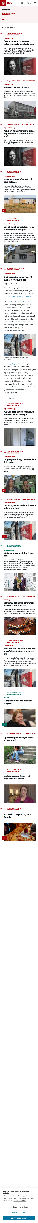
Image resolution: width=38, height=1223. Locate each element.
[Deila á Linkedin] (13, 398)
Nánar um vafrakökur (20, 1200)
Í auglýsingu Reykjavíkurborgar (14, 364)
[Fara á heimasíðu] (8, 3)
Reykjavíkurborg (9, 273)
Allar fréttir (6, 19)
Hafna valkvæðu (19, 1212)
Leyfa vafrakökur (19, 1218)
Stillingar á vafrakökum (19, 1207)
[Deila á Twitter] (10, 398)
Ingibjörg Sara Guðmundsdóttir (12, 284)
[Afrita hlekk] (4, 398)
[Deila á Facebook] (7, 398)
